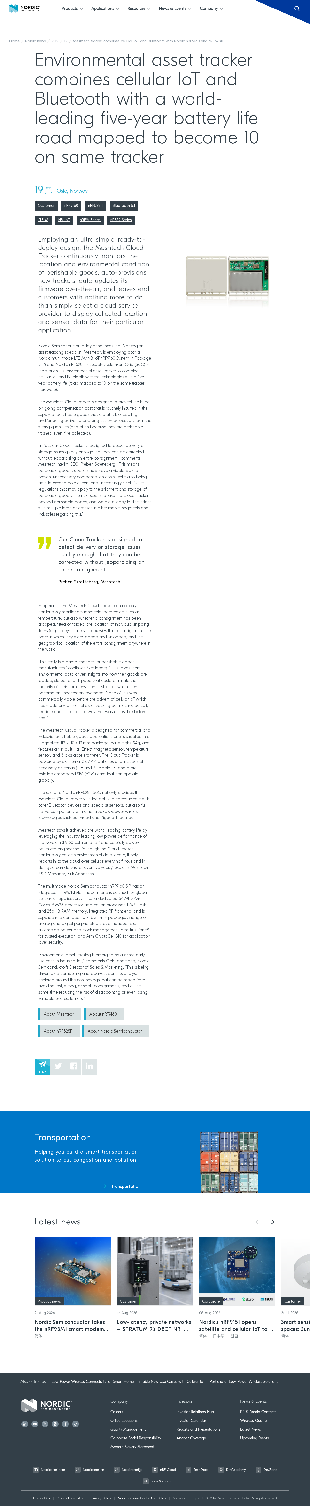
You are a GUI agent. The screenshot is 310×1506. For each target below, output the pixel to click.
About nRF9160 (103, 1014)
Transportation (126, 1187)
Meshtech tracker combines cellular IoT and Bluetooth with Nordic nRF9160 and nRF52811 (148, 41)
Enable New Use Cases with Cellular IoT (172, 1381)
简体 (38, 1336)
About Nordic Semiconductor (115, 1031)
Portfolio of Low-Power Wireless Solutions (244, 1381)
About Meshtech (59, 1014)
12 (65, 41)
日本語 (219, 1336)
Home (14, 41)
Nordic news (35, 41)
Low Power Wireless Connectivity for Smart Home (93, 1381)
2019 (55, 41)
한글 (234, 1336)
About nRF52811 (58, 1031)
